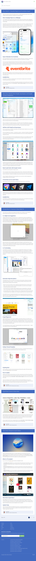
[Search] (2, 5)
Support (2, 524)
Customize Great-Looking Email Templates (16, 539)
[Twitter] (33, 555)
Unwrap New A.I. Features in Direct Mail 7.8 (13, 209)
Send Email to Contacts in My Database (16, 551)
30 (33, 517)
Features (2, 523)
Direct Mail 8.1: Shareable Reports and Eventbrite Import (16, 11)
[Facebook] (34, 555)
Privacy (11, 524)
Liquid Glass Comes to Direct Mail (11, 391)
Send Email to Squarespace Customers (15, 545)
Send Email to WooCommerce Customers (16, 542)
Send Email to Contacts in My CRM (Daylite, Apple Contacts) (19, 548)
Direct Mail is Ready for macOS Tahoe (12, 430)
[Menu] (34, 2)
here (24, 421)
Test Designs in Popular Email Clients (15, 541)
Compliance (12, 527)
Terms (11, 523)
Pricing (2, 527)
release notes (9, 370)
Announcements (12, 88)
